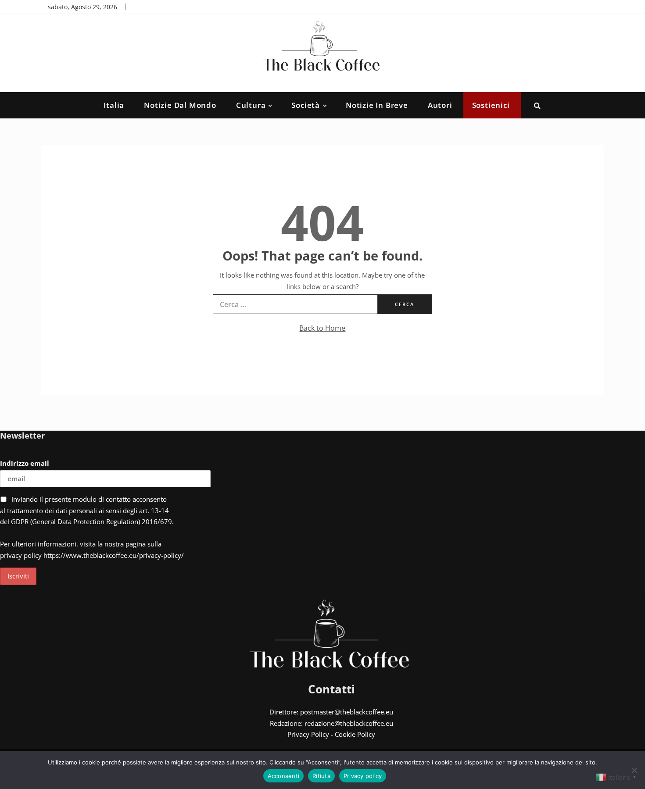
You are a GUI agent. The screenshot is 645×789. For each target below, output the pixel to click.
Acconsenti (284, 775)
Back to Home (322, 328)
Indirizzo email (24, 463)
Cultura (251, 105)
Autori (440, 105)
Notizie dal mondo (180, 105)
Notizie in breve (377, 105)
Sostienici (491, 105)
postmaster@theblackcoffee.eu (346, 711)
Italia (114, 105)
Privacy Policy (308, 734)
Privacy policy (363, 775)
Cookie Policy (355, 734)
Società (305, 105)
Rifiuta (321, 775)
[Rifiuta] (634, 770)
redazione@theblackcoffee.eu (349, 723)
